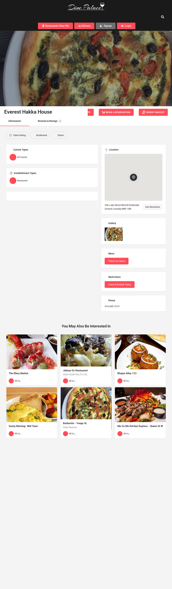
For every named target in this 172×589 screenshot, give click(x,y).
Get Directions (152, 207)
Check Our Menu (116, 261)
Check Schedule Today (119, 284)
